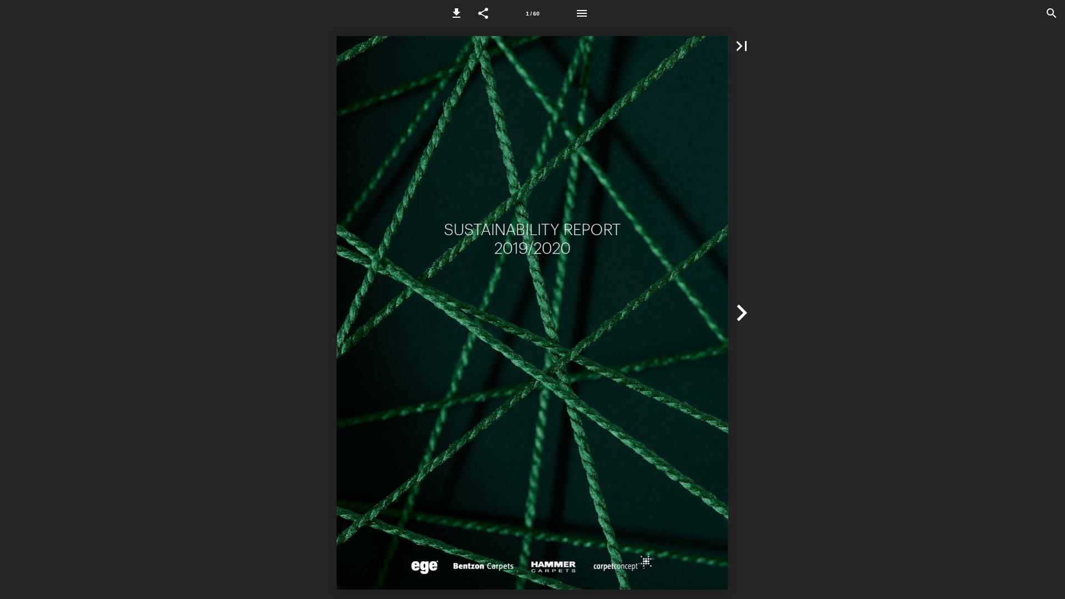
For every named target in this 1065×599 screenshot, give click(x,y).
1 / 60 (533, 14)
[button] (456, 13)
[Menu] (582, 13)
